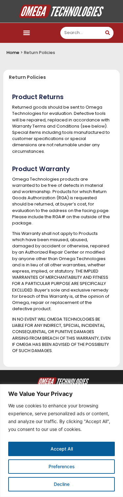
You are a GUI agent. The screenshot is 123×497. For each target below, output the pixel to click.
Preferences (62, 466)
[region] (61, 440)
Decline (62, 484)
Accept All (62, 449)
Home (13, 52)
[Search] (107, 33)
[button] (26, 32)
